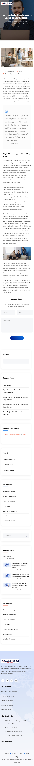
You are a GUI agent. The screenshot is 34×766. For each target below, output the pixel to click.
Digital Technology (9, 501)
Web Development (10, 74)
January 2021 (8, 464)
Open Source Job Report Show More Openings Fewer (20, 565)
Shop (27, 753)
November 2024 (9, 459)
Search (6, 355)
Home (7, 753)
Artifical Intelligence (9, 496)
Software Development (10, 511)
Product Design (6, 710)
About (14, 753)
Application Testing (9, 491)
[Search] (27, 535)
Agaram (17, 762)
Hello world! (7, 385)
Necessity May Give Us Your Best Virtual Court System (19, 585)
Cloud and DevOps (7, 705)
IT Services (6, 506)
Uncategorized (7, 516)
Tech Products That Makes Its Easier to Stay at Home (20, 575)
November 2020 (9, 470)
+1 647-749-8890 (11, 727)
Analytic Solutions (7, 700)
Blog (21, 753)
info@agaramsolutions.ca (13, 731)
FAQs (17, 757)
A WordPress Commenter (11, 434)
